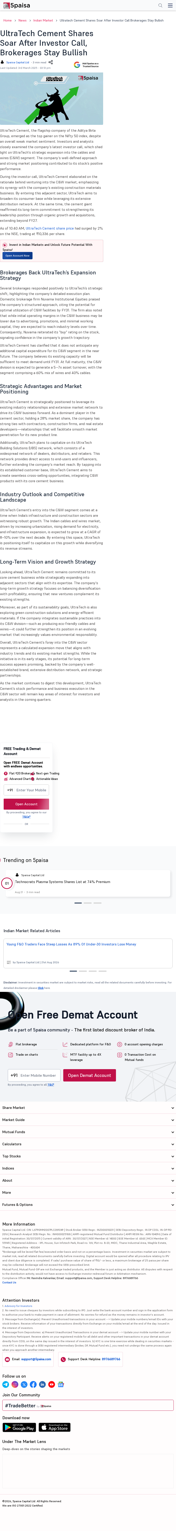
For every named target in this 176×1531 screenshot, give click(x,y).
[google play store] (19, 1429)
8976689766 (111, 1359)
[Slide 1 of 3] (78, 903)
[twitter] (24, 1384)
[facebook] (33, 1384)
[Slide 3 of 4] (93, 971)
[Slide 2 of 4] (83, 971)
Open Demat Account (89, 1075)
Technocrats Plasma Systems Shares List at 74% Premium (62, 881)
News (23, 20)
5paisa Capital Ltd (17, 62)
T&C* (50, 1084)
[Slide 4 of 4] (103, 971)
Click (41, 988)
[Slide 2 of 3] (88, 903)
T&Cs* (26, 816)
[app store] (54, 1429)
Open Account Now (18, 255)
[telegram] (5, 1384)
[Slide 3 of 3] (98, 903)
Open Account (26, 804)
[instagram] (14, 1384)
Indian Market (43, 20)
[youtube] (51, 1384)
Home (7, 20)
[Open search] (160, 6)
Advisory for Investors (18, 1306)
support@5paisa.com (36, 1359)
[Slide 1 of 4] (73, 971)
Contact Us (9, 1282)
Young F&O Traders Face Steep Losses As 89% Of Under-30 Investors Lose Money (71, 944)
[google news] (60, 1384)
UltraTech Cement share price (50, 228)
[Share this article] (50, 62)
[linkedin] (42, 1384)
